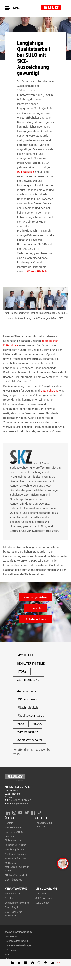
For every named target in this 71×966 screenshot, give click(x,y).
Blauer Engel (11, 907)
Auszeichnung (28, 691)
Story (21, 671)
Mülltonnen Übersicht (16, 858)
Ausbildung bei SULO (15, 849)
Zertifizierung (28, 679)
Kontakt (9, 823)
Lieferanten (11, 959)
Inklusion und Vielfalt (15, 845)
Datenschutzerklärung (16, 941)
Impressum (11, 936)
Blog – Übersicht (13, 879)
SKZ (21, 723)
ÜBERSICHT (12, 818)
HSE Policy (10, 950)
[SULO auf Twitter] (27, 812)
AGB (7, 954)
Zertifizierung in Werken (17, 902)
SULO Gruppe (42, 902)
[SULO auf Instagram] (14, 812)
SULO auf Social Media (16, 875)
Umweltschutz (28, 732)
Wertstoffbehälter (38, 271)
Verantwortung (13, 893)
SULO (53, 8)
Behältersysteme (31, 663)
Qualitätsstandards (31, 715)
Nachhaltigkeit (28, 707)
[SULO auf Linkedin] (8, 812)
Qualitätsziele (25, 171)
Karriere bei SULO (14, 832)
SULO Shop (41, 893)
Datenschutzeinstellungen (18, 945)
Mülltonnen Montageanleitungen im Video (17, 867)
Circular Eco (11, 898)
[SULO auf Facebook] (33, 812)
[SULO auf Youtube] (20, 812)
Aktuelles (25, 655)
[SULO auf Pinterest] (39, 812)
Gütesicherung (49, 390)
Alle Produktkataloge (15, 854)
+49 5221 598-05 (22, 800)
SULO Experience (44, 898)
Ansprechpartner (13, 827)
